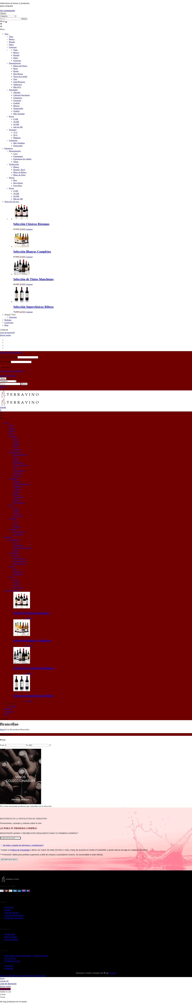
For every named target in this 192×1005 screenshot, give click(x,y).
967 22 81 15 (10, 958)
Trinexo (112, 973)
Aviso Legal (5, 976)
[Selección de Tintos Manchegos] (21, 274)
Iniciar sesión (5, 335)
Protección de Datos (36, 976)
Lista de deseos (7, 332)
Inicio (2, 729)
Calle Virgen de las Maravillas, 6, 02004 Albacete (26, 956)
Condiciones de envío (14, 915)
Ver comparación (7, 11)
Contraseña (5, 362)
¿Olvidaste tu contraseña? (11, 371)
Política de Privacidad (19, 850)
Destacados (9, 934)
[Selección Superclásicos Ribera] (21, 301)
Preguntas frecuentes (13, 918)
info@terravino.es (12, 961)
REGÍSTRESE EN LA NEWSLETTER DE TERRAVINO (23, 819)
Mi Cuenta (9, 907)
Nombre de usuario (8, 357)
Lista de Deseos (11, 913)
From (2, 745)
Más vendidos (10, 937)
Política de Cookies (18, 976)
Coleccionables (11, 939)
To (27, 745)
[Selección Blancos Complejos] (21, 246)
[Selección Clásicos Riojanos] (21, 219)
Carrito (7, 910)
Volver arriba (5, 989)
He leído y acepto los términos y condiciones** (23, 845)
